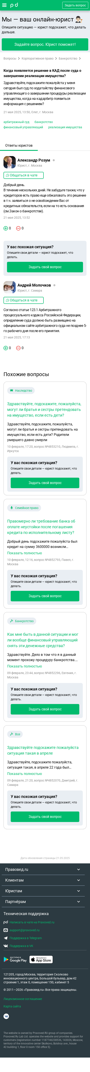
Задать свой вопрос (45, 267)
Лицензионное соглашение (22, 999)
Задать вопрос (75, 5)
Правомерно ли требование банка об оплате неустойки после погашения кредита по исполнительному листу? (41, 527)
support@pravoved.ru (25, 930)
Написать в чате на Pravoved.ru (32, 922)
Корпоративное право (38, 58)
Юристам (13, 891)
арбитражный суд (16, 122)
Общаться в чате (23, 175)
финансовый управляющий (23, 127)
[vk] (6, 1016)
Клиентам (14, 880)
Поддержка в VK (21, 946)
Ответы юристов (19, 145)
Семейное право (26, 508)
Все (17, 734)
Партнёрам (15, 901)
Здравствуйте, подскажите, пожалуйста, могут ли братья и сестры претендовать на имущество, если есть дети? (44, 409)
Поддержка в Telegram (26, 938)
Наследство (23, 390)
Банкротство (68, 58)
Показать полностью (24, 553)
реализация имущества (65, 127)
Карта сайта (12, 1006)
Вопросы (9, 58)
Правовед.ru (16, 869)
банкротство (44, 122)
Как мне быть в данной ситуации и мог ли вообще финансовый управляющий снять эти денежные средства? (42, 640)
